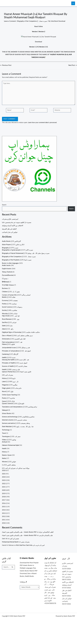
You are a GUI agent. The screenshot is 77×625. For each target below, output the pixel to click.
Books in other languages (10, 263)
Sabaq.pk (5, 410)
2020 (4, 490)
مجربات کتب (9, 375)
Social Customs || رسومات (12, 307)
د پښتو (6, 278)
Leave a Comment (10, 21)
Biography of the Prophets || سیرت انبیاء (16, 260)
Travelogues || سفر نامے (11, 436)
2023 (4, 480)
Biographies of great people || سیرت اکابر (17, 250)
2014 (4, 510)
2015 (4, 506)
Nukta (4, 458)
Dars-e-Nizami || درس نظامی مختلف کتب (17, 335)
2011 (4, 520)
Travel (4, 433)
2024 (4, 477)
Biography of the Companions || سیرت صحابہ (32, 21)
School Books (6, 413)
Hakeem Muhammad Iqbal (10, 445)
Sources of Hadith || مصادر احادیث (14, 366)
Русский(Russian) (8, 275)
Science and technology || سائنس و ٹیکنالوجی (18, 417)
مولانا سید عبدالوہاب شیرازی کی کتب (17, 468)
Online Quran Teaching (9, 395)
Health (4, 448)
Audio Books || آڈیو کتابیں (11, 241)
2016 (4, 503)
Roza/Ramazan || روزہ (10, 319)
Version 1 (35, 31)
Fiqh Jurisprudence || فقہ (12, 342)
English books (6, 268)
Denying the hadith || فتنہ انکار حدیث (15, 360)
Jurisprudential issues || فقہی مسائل (16, 347)
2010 (4, 523)
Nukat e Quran (7, 455)
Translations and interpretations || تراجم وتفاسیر (19, 407)
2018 (4, 497)
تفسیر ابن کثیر (14, 538)
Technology (6, 430)
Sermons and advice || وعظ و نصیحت (16, 423)
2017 (4, 500)
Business (5, 288)
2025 (4, 474)
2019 (4, 493)
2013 (4, 513)
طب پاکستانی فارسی (46, 535)
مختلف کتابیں (11, 465)
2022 (4, 483)
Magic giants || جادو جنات (11, 388)
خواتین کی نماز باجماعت (9, 232)
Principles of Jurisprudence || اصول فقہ (16, 351)
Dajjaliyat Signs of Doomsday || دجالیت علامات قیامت (21, 332)
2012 (4, 516)
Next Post (72, 65)
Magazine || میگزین (9, 385)
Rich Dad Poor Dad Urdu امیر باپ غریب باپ (30, 545)
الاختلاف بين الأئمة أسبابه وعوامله (12, 225)
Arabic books (6, 265)
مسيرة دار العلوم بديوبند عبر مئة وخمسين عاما (16, 222)
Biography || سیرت (10, 248)
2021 (4, 487)
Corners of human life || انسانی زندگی (16, 295)
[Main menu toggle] (73, 3)
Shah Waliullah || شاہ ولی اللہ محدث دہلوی (17, 426)
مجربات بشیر (25, 542)
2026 (4, 470)
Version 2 (42, 31)
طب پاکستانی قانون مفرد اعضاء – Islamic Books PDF (19, 532)
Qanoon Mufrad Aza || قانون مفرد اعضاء (16, 372)
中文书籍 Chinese (8, 285)
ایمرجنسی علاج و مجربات (10, 219)
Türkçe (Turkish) (7, 272)
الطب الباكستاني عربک (46, 532)
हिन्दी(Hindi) (5, 282)
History (4, 452)
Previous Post (5, 65)
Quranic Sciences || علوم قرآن (13, 403)
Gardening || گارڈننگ (10, 354)
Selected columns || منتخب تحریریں (14, 420)
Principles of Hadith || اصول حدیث (14, 363)
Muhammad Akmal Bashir (10, 542)
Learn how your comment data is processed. (42, 122)
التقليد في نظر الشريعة (9, 229)
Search (4, 205)
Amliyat (4, 442)
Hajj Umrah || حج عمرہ (11, 316)
